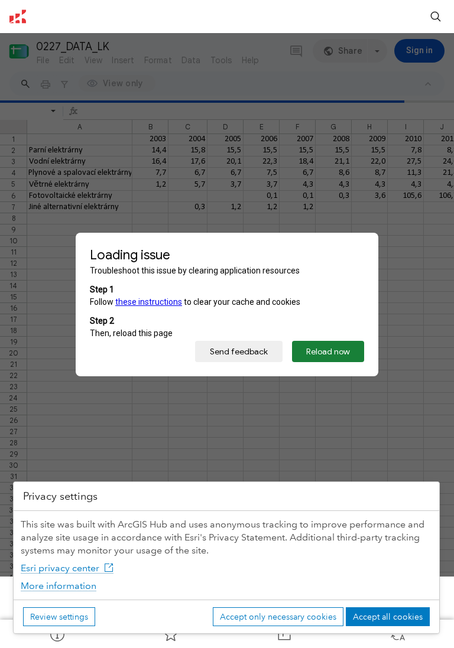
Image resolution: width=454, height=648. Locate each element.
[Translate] (397, 634)
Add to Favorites (170, 634)
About (57, 634)
